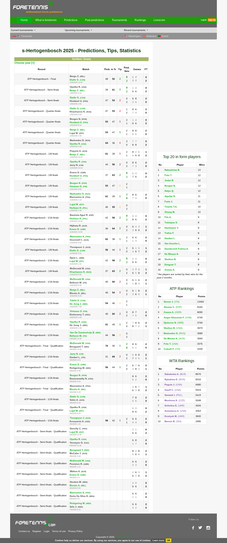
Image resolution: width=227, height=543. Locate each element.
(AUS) (174, 338)
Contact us (24, 531)
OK (168, 540)
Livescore (159, 19)
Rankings (140, 19)
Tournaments (119, 19)
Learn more (158, 540)
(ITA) (171, 301)
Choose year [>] (24, 62)
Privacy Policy (75, 531)
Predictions (70, 19)
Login (47, 531)
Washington (134, 36)
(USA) (173, 328)
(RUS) (174, 333)
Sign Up (212, 20)
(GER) (172, 312)
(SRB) (174, 322)
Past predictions (94, 19)
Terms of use (59, 531)
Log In (204, 20)
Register (36, 531)
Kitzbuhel (151, 36)
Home (24, 19)
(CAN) (178, 317)
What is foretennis (46, 19)
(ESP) (173, 307)
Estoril (165, 36)
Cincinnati (26, 36)
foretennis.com (123, 537)
